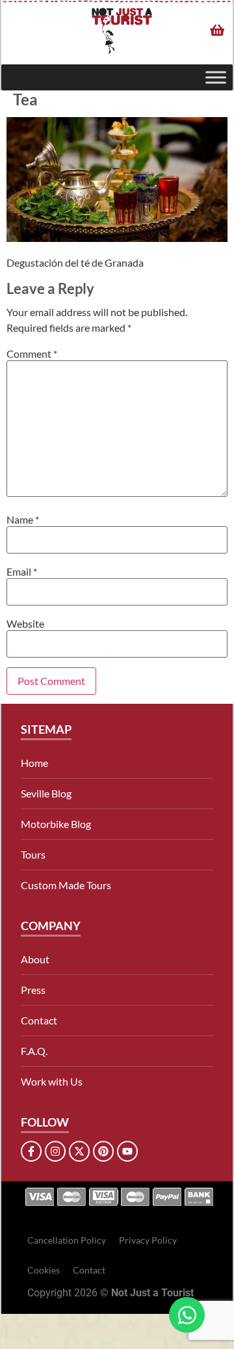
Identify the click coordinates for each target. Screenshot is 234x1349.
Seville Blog (46, 793)
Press (33, 989)
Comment (31, 354)
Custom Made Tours (66, 885)
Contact (39, 1020)
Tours (33, 854)
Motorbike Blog (56, 824)
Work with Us (52, 1081)
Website (25, 624)
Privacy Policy (148, 1240)
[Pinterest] (103, 1151)
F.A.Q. (34, 1051)
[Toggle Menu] (215, 78)
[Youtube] (127, 1151)
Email (21, 572)
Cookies (43, 1270)
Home (34, 762)
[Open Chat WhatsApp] (187, 1315)
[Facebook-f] (31, 1151)
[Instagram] (55, 1151)
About (35, 959)
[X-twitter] (79, 1151)
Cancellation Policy (66, 1240)
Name (22, 519)
